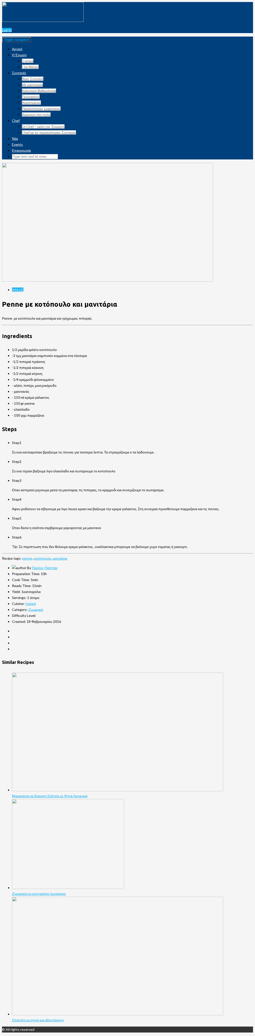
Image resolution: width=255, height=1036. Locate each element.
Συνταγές (19, 73)
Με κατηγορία (32, 85)
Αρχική (17, 49)
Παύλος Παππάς (45, 568)
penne (27, 558)
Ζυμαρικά (35, 609)
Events (17, 144)
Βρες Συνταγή (32, 79)
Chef (16, 120)
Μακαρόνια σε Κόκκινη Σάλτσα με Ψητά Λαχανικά (49, 796)
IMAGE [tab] (17, 290)
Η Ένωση (19, 55)
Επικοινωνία (21, 150)
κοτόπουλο (42, 558)
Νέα (15, 138)
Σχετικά (27, 61)
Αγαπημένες (31, 102)
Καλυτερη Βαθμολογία (39, 91)
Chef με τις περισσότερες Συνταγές (49, 132)
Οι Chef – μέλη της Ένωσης (43, 126)
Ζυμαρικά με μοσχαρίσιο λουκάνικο (39, 893)
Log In (7, 30)
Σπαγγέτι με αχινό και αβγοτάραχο (38, 1020)
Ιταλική (30, 603)
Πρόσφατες (31, 97)
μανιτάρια (60, 558)
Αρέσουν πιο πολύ (36, 114)
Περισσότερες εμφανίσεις (41, 108)
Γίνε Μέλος (30, 67)
